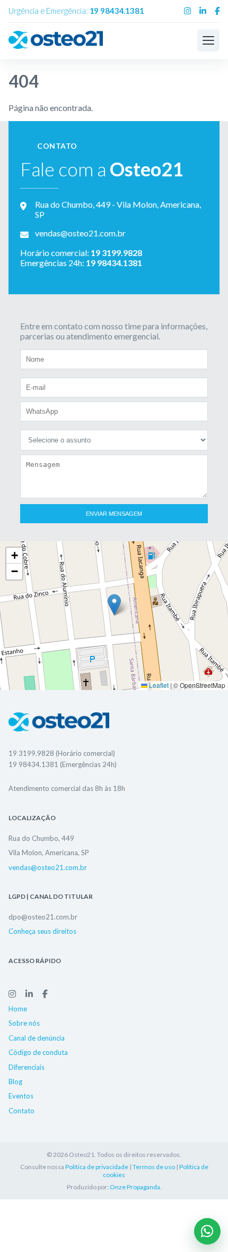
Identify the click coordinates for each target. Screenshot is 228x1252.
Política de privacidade (96, 1167)
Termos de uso (154, 1167)
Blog (15, 1081)
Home (17, 1008)
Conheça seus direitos (42, 931)
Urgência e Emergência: (76, 10)
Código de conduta (38, 1052)
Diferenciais (26, 1066)
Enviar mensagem (114, 513)
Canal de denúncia (36, 1037)
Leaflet (158, 684)
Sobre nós (24, 1023)
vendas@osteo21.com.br (47, 867)
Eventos (20, 1096)
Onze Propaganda (135, 1187)
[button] (114, 605)
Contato (21, 1110)
